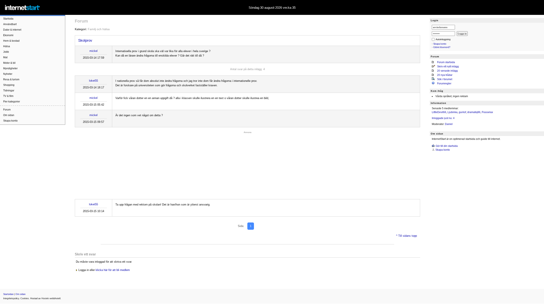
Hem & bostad (11, 40)
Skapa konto (10, 120)
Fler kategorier (11, 101)
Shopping (8, 85)
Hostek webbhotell (50, 298)
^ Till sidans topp (406, 235)
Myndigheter (10, 68)
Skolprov (85, 40)
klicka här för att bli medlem (113, 270)
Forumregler (444, 83)
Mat (5, 57)
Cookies (24, 298)
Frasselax (487, 112)
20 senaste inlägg (447, 70)
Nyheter (7, 73)
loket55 (93, 80)
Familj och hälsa (99, 29)
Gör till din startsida (447, 145)
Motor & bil (9, 62)
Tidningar (8, 90)
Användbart (10, 24)
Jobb (6, 51)
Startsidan (8, 294)
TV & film (8, 96)
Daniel (449, 124)
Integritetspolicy (11, 298)
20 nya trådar (444, 75)
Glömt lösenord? (441, 47)
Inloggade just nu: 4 (443, 118)
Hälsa (6, 46)
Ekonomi (8, 35)
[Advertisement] (247, 164)
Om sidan (8, 115)
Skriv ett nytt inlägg (448, 66)
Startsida (8, 18)
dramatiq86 (473, 112)
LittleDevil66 (439, 112)
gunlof (462, 112)
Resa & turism (11, 79)
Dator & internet (12, 29)
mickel (93, 50)
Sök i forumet (444, 79)
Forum (7, 109)
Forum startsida (446, 62)
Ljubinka (453, 112)
